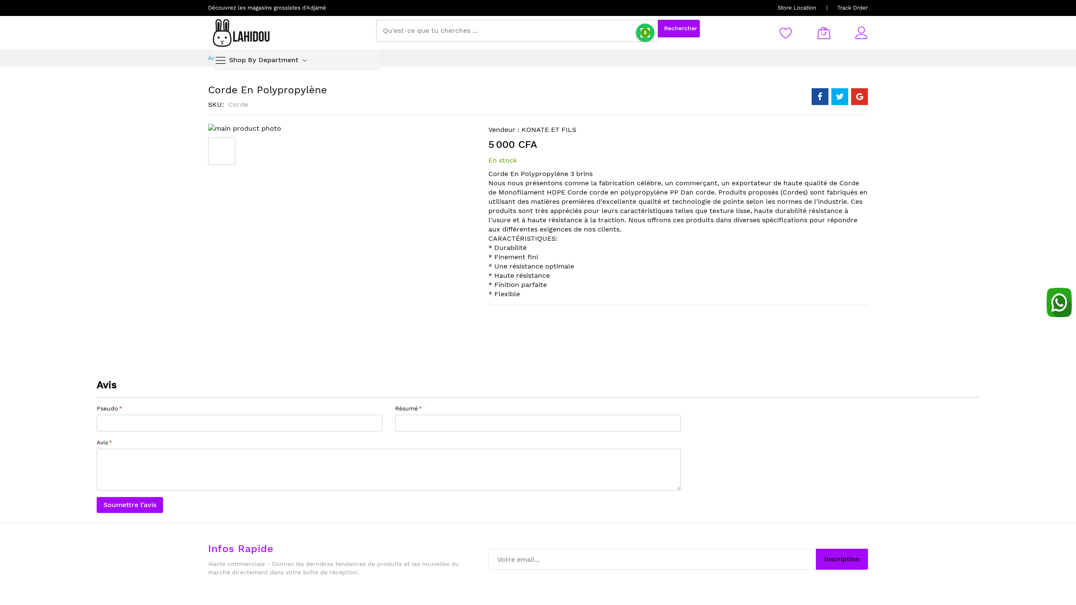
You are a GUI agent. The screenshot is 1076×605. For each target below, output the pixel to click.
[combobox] (517, 31)
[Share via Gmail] (859, 96)
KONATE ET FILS (549, 130)
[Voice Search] (645, 33)
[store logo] (241, 33)
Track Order (852, 8)
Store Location (797, 8)
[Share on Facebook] (820, 96)
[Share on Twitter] (839, 96)
